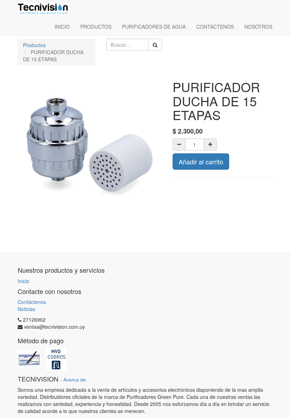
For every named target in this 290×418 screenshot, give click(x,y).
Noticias (26, 308)
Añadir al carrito (201, 161)
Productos (34, 45)
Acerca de (74, 379)
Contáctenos (32, 301)
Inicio (23, 280)
